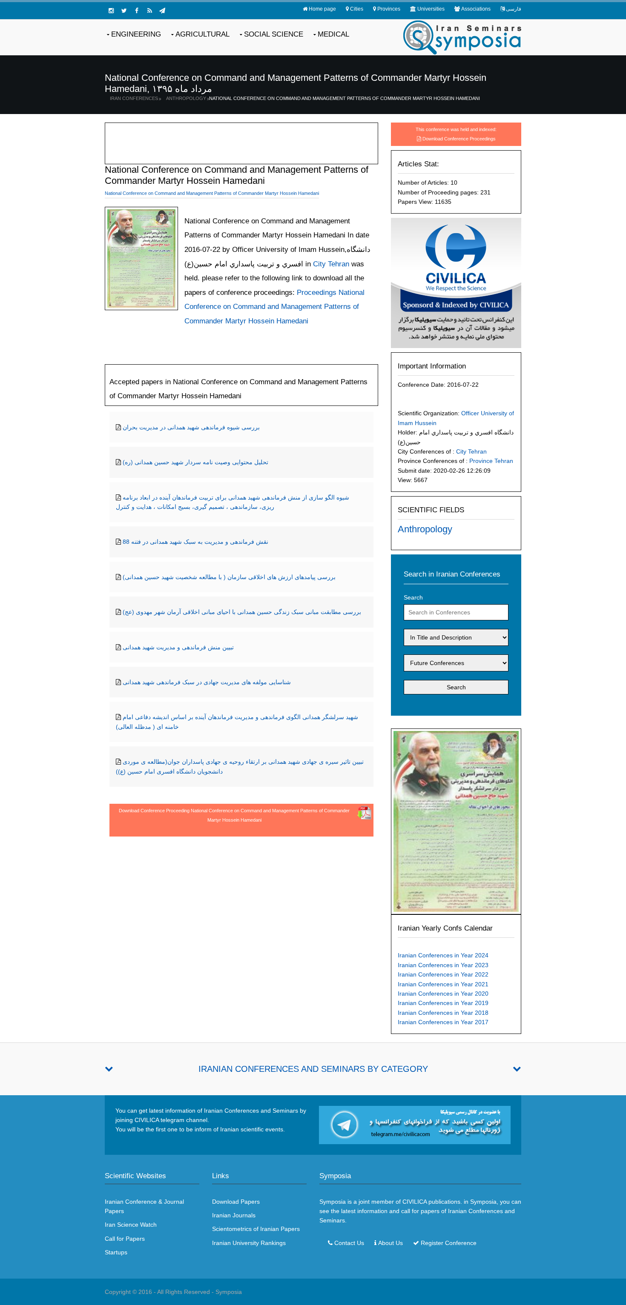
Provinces (388, 9)
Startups (116, 1252)
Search (413, 597)
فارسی (513, 9)
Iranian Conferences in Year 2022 (443, 974)
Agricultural (202, 34)
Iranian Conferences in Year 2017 (443, 1022)
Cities (356, 9)
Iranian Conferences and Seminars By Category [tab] (313, 1069)
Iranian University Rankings (249, 1242)
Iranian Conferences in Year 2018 (443, 1012)
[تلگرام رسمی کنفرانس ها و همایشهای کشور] (162, 10)
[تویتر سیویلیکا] (124, 10)
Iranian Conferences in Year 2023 (443, 965)
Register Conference (449, 1242)
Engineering (136, 34)
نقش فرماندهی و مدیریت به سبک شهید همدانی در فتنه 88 (195, 541)
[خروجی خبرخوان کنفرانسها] (149, 10)
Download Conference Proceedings (459, 138)
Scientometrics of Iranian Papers (256, 1228)
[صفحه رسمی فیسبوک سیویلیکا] (136, 10)
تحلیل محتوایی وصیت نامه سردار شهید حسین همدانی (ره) (195, 462)
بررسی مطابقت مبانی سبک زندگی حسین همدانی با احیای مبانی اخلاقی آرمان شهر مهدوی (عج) (242, 611)
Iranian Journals (234, 1215)
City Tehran (471, 451)
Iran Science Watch (131, 1224)
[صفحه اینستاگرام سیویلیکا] (111, 10)
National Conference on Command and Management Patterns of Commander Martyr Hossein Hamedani (344, 98)
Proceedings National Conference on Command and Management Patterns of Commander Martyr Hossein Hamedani (274, 306)
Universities (431, 9)
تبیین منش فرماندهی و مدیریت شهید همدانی (178, 647)
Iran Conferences (134, 98)
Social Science (273, 34)
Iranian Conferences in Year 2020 (443, 993)
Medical (333, 34)
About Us (390, 1242)
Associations (476, 9)
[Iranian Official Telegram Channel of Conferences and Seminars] (415, 1124)
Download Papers (236, 1201)
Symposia (228, 1291)
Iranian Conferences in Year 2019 (443, 1002)
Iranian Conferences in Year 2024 (443, 955)
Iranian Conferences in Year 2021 (443, 984)
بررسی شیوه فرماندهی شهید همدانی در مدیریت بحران (191, 427)
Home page (322, 9)
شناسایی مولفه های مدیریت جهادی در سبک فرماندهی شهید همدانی (207, 682)
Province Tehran (491, 460)
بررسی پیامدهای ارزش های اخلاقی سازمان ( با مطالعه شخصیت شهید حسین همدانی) (229, 577)
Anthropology (186, 98)
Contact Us (349, 1242)
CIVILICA (414, 1201)
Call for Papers (125, 1238)
